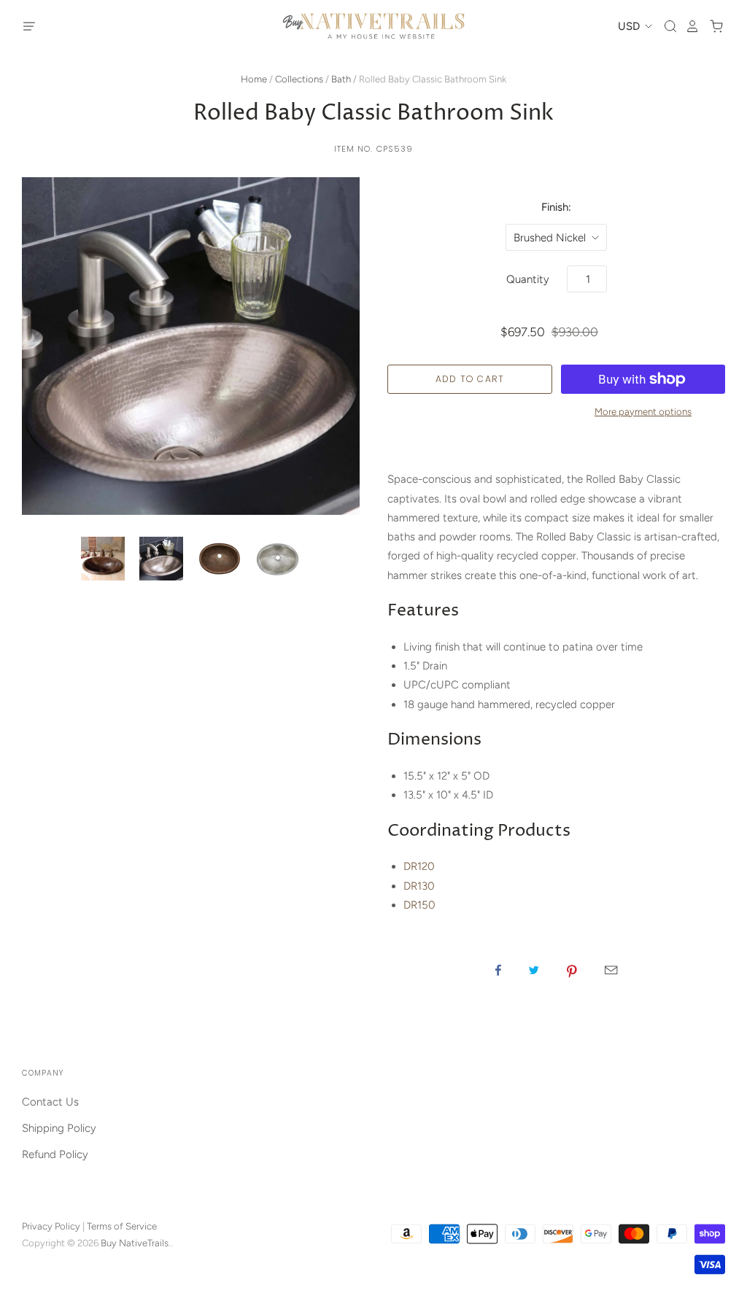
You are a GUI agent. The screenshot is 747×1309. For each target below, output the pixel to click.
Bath (341, 79)
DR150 (419, 905)
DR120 (419, 866)
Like (498, 970)
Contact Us (50, 1101)
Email (611, 970)
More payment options (643, 411)
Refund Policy (55, 1154)
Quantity (527, 279)
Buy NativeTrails (135, 1243)
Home (254, 79)
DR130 (419, 886)
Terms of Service (122, 1226)
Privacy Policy (51, 1226)
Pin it (572, 970)
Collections (299, 79)
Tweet (534, 970)
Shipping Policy (59, 1128)
